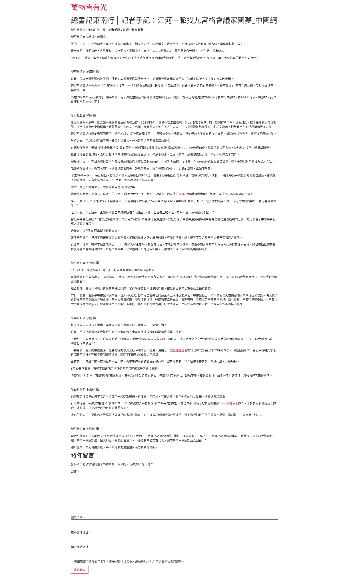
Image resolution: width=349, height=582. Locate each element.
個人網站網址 (79, 546)
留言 (75, 471)
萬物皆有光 (89, 7)
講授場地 (178, 350)
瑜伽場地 (181, 194)
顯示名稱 (78, 517)
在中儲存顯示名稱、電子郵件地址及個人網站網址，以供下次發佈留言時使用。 (129, 561)
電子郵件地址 (81, 532)
